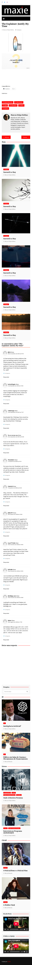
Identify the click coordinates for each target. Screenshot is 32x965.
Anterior (7, 137)
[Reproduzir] (5, 929)
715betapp (11, 411)
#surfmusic (19, 102)
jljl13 (9, 352)
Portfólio (19, 795)
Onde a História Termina (9, 795)
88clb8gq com (12, 596)
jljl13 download (19, 366)
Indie (5, 105)
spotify (6, 108)
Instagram (7, 2)
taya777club (11, 543)
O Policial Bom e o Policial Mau (15, 871)
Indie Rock (13, 105)
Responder (6, 377)
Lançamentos (7, 792)
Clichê (5, 867)
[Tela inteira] (27, 929)
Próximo (25, 137)
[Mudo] (24, 929)
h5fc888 (10, 569)
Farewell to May (9, 172)
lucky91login (11, 384)
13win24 (10, 486)
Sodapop (19, 30)
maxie (9, 961)
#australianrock (8, 102)
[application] (16, 924)
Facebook (2, 2)
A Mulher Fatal (9, 905)
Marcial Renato (8, 761)
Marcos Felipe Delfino (8, 30)
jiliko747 (10, 513)
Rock (22, 105)
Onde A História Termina (13, 798)
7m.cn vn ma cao (13, 435)
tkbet (9, 620)
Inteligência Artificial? (12, 726)
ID (4, 723)
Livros (13, 792)
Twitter (5, 2)
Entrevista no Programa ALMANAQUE (12, 832)
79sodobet (11, 460)
